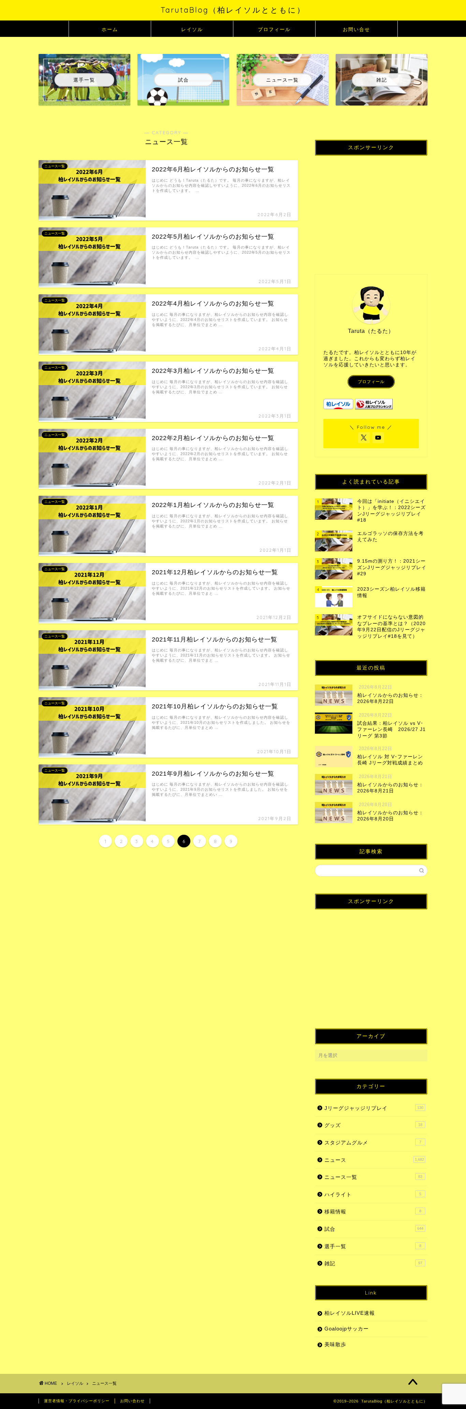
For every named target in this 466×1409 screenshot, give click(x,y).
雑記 (373, 1263)
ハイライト (372, 1194)
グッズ (373, 1125)
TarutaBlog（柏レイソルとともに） (233, 9)
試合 (373, 1229)
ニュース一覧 (373, 1177)
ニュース (374, 1160)
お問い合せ (356, 29)
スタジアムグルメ (372, 1142)
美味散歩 (335, 1344)
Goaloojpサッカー (346, 1328)
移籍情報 (372, 1211)
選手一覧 (372, 1246)
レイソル (192, 29)
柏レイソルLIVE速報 (349, 1313)
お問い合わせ (132, 1401)
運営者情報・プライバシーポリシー (77, 1401)
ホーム (110, 29)
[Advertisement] (371, 208)
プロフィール (274, 29)
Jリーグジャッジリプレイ (373, 1108)
